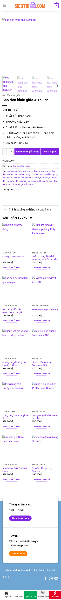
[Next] (53, 45)
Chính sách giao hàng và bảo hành (30, 209)
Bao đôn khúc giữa (11, 95)
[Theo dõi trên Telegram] (56, 579)
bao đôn (44, 177)
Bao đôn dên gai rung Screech (42, 469)
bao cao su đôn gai (23, 174)
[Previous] (8, 45)
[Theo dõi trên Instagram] (51, 579)
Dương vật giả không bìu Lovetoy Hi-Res (14, 363)
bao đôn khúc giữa (16, 184)
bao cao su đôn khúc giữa (45, 174)
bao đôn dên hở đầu (16, 181)
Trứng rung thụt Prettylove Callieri (15, 417)
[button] (4, 6)
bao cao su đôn (14, 171)
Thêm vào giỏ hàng (27, 151)
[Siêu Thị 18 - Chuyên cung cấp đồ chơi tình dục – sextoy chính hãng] (30, 5)
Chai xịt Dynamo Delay (13, 256)
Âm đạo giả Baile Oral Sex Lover (14, 469)
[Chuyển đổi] (5, 209)
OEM (17, 189)
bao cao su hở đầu (11, 177)
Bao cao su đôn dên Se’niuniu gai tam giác (12, 310)
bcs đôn (30, 184)
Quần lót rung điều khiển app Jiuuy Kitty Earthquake (45, 257)
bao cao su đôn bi (31, 171)
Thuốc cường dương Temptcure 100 (42, 363)
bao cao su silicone (30, 177)
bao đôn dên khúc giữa (37, 181)
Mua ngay (50, 151)
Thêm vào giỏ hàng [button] (11, 267)
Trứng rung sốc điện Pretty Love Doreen (45, 417)
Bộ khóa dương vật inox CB (45, 309)
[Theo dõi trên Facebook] (45, 579)
